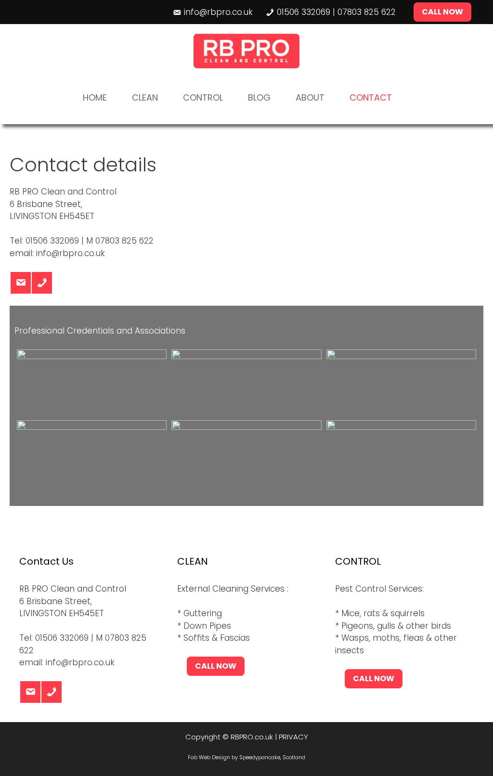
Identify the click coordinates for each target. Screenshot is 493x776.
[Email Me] (21, 283)
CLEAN (145, 97)
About (310, 97)
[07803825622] (42, 283)
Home (95, 97)
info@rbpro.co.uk (218, 12)
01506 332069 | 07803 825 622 (336, 12)
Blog (259, 97)
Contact (371, 97)
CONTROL (203, 97)
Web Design (214, 757)
